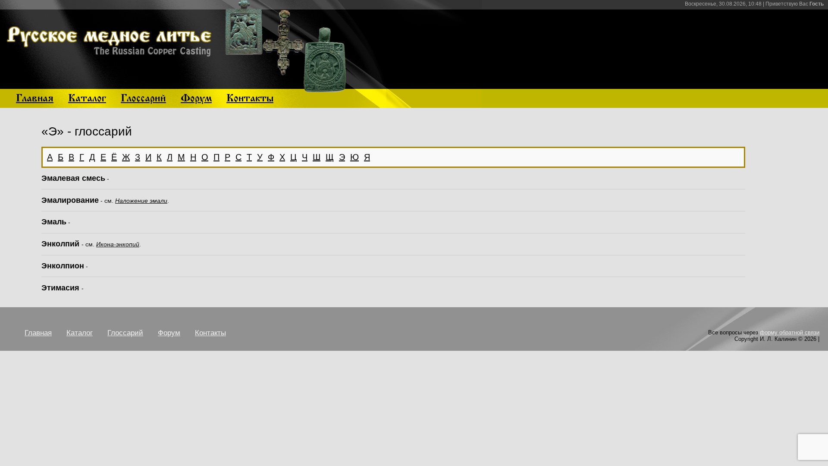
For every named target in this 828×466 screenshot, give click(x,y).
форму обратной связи (789, 332)
